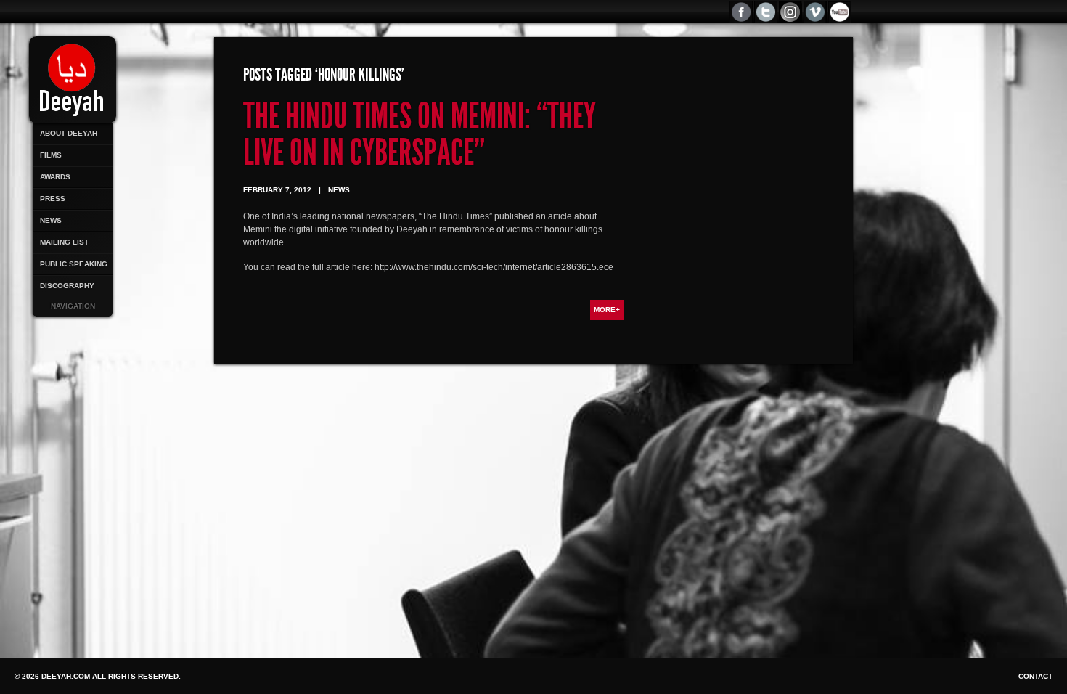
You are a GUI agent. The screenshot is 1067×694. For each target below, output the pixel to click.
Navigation (73, 306)
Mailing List (64, 242)
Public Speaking (73, 264)
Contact (1035, 676)
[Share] (840, 12)
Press (52, 199)
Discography (67, 286)
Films (51, 155)
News (51, 220)
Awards (55, 177)
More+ (607, 310)
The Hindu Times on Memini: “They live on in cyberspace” (419, 134)
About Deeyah (68, 133)
